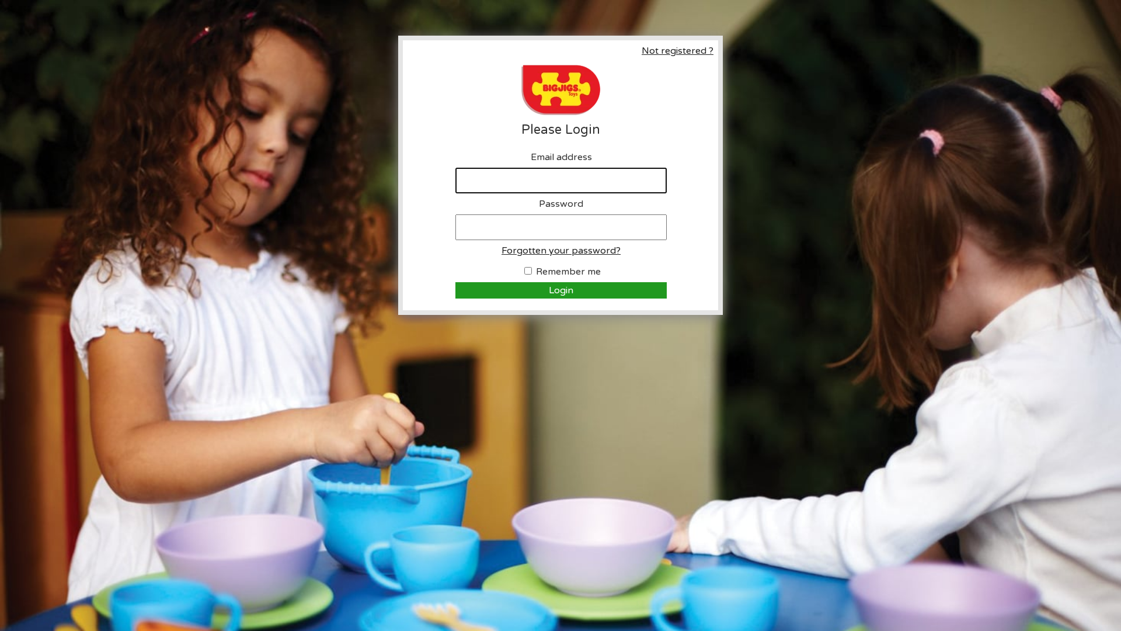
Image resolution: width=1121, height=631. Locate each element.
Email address (561, 157)
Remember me (568, 272)
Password (561, 204)
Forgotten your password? (561, 250)
